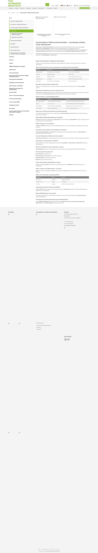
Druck (17, 12)
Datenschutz (51, 549)
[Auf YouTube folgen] (57, 5)
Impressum (57, 549)
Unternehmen (41, 8)
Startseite (11, 8)
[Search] (47, 4)
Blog (53, 5)
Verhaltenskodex (44, 549)
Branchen (22, 8)
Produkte (17, 8)
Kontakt (55, 8)
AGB (39, 549)
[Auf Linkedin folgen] (56, 5)
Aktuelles (34, 8)
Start (9, 12)
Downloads (49, 8)
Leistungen (28, 8)
